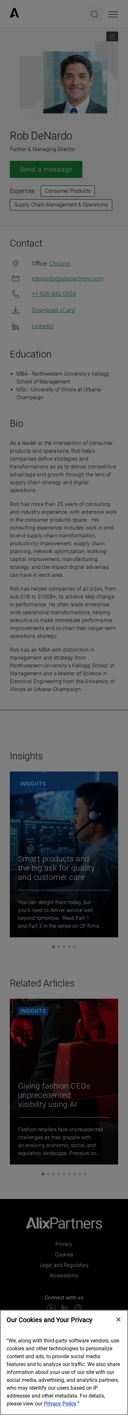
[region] (64, 1362)
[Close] (118, 1319)
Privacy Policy (60, 1404)
